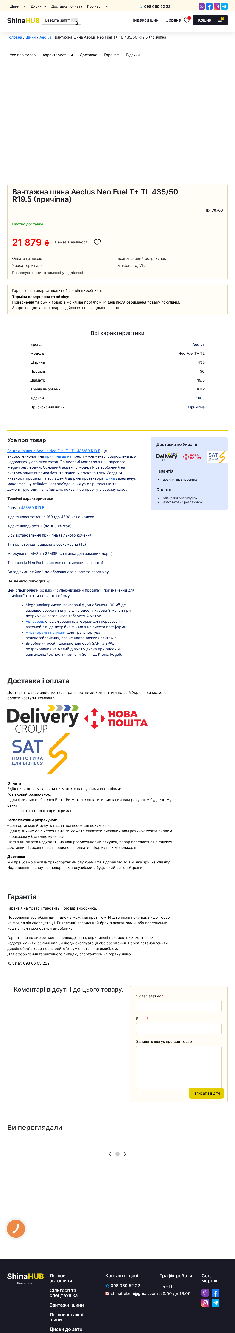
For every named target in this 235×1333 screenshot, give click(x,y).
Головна (14, 37)
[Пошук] (74, 20)
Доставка (88, 55)
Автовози (34, 621)
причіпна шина (58, 456)
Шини (14, 6)
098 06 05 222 (36, 963)
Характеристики (58, 55)
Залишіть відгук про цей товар (164, 1041)
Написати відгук (206, 1093)
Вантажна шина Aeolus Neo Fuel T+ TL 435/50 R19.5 (53, 450)
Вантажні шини (67, 1305)
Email (142, 1018)
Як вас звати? (149, 996)
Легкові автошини (61, 1278)
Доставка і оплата (66, 6)
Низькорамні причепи (45, 632)
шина (110, 478)
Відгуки (133, 55)
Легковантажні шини (66, 1317)
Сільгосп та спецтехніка (64, 1293)
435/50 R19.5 (32, 507)
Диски (36, 6)
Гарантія (111, 55)
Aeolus (45, 37)
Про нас (94, 6)
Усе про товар (23, 55)
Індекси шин (146, 20)
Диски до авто (66, 1329)
